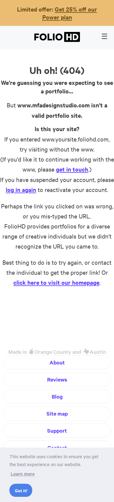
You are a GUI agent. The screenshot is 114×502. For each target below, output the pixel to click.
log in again (21, 189)
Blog (57, 396)
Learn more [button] (23, 473)
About (57, 362)
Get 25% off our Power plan (69, 13)
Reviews (57, 379)
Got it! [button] (21, 490)
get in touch (72, 169)
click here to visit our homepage (56, 282)
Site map (57, 413)
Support (57, 430)
